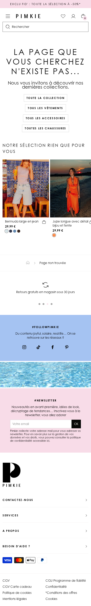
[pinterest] (67, 348)
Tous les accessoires (45, 118)
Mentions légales (15, 599)
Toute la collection (45, 98)
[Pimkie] (28, 16)
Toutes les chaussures (45, 128)
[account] (73, 16)
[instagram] (24, 348)
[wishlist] (63, 16)
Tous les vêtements (45, 108)
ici (48, 440)
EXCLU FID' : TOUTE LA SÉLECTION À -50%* (45, 4)
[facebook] (53, 348)
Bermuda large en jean (21, 221)
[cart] (44, 222)
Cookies (51, 599)
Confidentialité (56, 587)
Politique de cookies (17, 593)
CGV (6, 580)
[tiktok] (38, 348)
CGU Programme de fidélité (66, 580)
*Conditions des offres (61, 593)
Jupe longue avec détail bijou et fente (70, 223)
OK (76, 424)
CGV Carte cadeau (17, 587)
